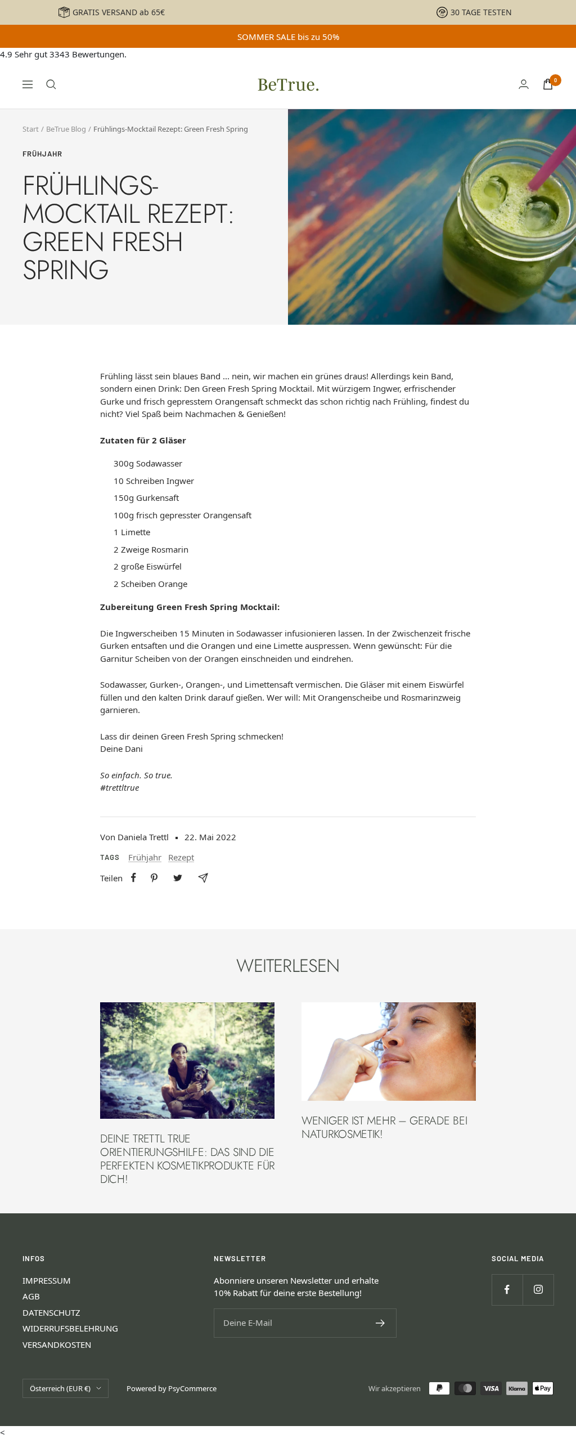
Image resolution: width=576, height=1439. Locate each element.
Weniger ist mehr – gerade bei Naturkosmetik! (384, 1127)
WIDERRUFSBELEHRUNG (70, 1328)
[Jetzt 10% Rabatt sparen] (380, 1323)
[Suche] (51, 84)
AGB (31, 1296)
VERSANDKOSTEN (56, 1344)
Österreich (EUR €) (60, 1388)
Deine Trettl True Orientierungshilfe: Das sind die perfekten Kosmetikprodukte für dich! (187, 1159)
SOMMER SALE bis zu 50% (288, 36)
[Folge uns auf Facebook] (507, 1289)
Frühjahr (42, 153)
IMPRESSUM (46, 1280)
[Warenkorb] (548, 84)
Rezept (181, 857)
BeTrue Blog (66, 129)
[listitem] (133, 877)
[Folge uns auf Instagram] (538, 1289)
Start (30, 129)
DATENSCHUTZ (51, 1312)
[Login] (524, 84)
